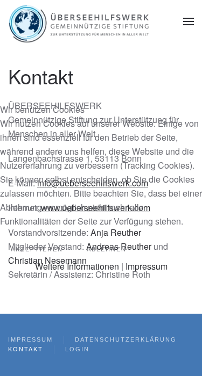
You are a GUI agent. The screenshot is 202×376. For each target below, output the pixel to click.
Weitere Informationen (77, 266)
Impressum (147, 266)
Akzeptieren (37, 249)
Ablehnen (107, 249)
